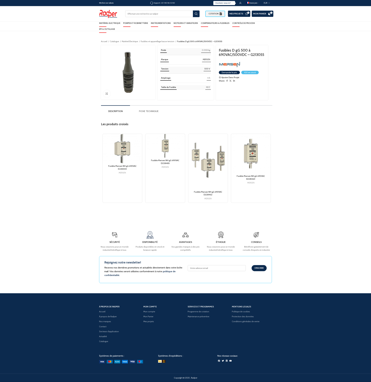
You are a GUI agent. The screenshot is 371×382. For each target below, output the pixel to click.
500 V (207, 68)
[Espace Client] (240, 3)
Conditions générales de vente (245, 321)
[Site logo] (109, 13)
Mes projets (148, 321)
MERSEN (206, 59)
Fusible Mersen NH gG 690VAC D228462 (208, 193)
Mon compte (149, 311)
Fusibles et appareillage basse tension (158, 41)
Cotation (214, 13)
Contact (102, 326)
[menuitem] (253, 3)
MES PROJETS (236, 13)
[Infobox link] (256, 241)
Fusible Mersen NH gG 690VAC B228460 (251, 177)
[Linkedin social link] (234, 81)
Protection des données (243, 316)
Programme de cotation (198, 311)
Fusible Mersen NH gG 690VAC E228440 (122, 167)
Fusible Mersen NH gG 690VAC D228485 (165, 162)
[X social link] (230, 81)
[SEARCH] (196, 13)
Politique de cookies (241, 311)
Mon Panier (259, 13)
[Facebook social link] (227, 81)
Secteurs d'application (109, 331)
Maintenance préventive (198, 316)
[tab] (115, 112)
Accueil (104, 41)
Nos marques (105, 321)
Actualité (103, 336)
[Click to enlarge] (106, 93)
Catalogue (114, 41)
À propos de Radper (108, 316)
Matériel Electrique (130, 41)
